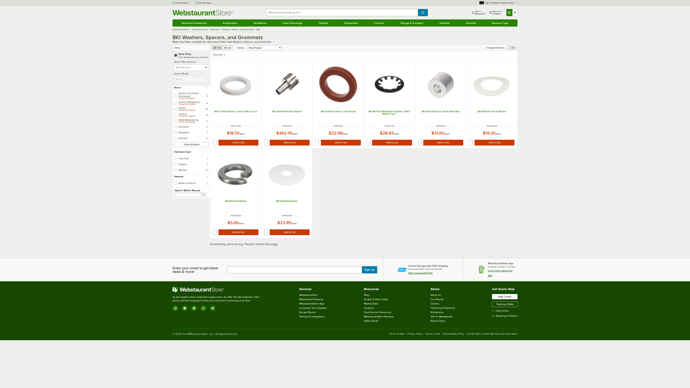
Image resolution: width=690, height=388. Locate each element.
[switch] (511, 48)
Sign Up (369, 269)
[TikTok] (203, 308)
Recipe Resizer (307, 312)
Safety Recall (371, 321)
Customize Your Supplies (313, 308)
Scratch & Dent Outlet (376, 299)
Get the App (204, 3)
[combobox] (342, 12)
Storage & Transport (412, 23)
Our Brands (437, 299)
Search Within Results (187, 190)
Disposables (351, 23)
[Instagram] (175, 308)
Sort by (240, 48)
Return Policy (438, 321)
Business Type (500, 23)
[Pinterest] (213, 308)
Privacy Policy (414, 334)
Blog (366, 295)
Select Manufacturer (185, 62)
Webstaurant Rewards (311, 299)
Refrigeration (230, 23)
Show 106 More (192, 144)
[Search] (203, 195)
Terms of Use (433, 334)
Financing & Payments (443, 308)
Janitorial (444, 23)
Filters (177, 48)
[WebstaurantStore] (217, 289)
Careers (435, 303)
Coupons (369, 308)
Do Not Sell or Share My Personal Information (492, 334)
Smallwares (260, 23)
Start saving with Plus (420, 273)
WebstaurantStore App (311, 303)
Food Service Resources (377, 312)
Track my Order (505, 304)
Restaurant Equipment (194, 23)
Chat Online (502, 311)
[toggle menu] (206, 67)
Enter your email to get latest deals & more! (195, 269)
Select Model (181, 73)
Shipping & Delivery (507, 316)
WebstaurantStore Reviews (379, 316)
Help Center (182, 3)
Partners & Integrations (312, 316)
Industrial (471, 23)
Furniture (379, 23)
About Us (436, 295)
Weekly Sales (371, 303)
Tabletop (323, 23)
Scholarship (437, 312)
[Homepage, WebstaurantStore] (202, 12)
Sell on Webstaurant (442, 316)
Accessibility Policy (453, 334)
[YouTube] (185, 308)
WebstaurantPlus (308, 295)
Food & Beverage (292, 23)
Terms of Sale (396, 334)
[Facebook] (194, 308)
